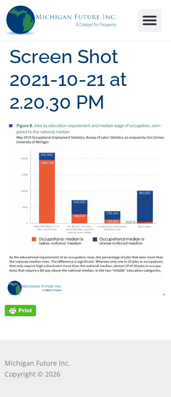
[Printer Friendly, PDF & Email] (20, 309)
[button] (149, 20)
